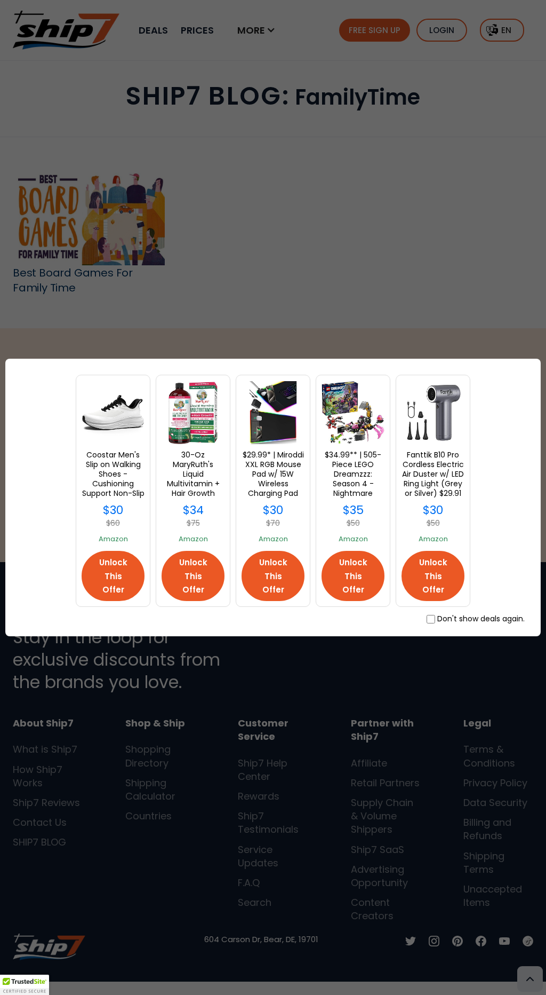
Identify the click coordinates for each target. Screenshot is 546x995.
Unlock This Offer (113, 576)
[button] (24, 985)
